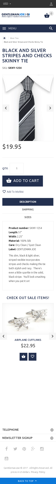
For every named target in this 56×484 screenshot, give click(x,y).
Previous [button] (5, 108)
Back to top (26, 481)
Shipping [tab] (28, 209)
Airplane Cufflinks (28, 339)
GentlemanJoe (12, 468)
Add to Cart (25, 181)
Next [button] (50, 108)
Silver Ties (14, 38)
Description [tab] (28, 201)
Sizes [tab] (27, 217)
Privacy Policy (38, 472)
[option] (28, 108)
